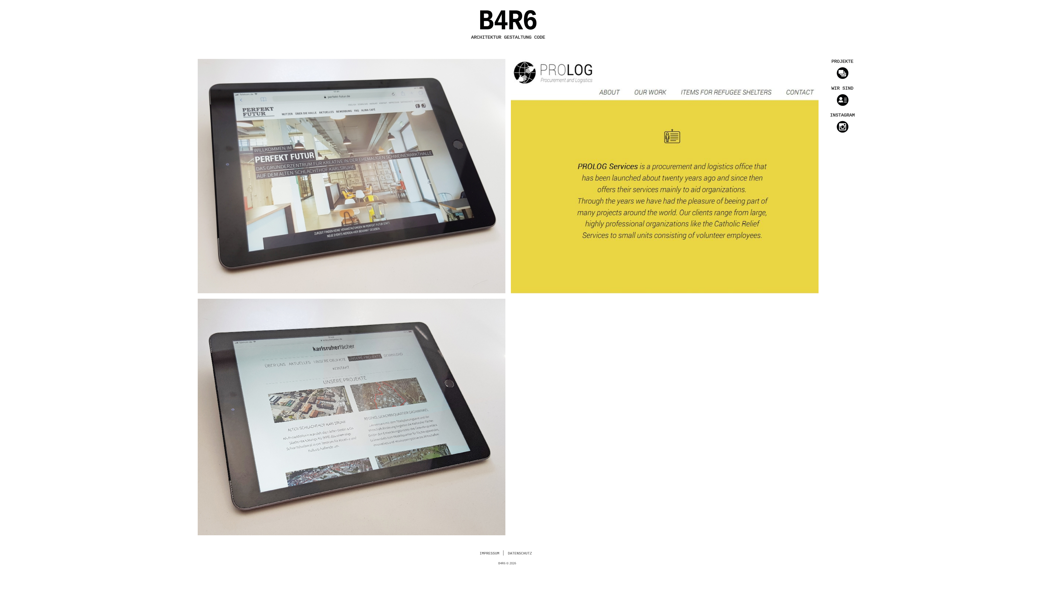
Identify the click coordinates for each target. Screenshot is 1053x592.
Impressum (489, 554)
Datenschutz (520, 554)
